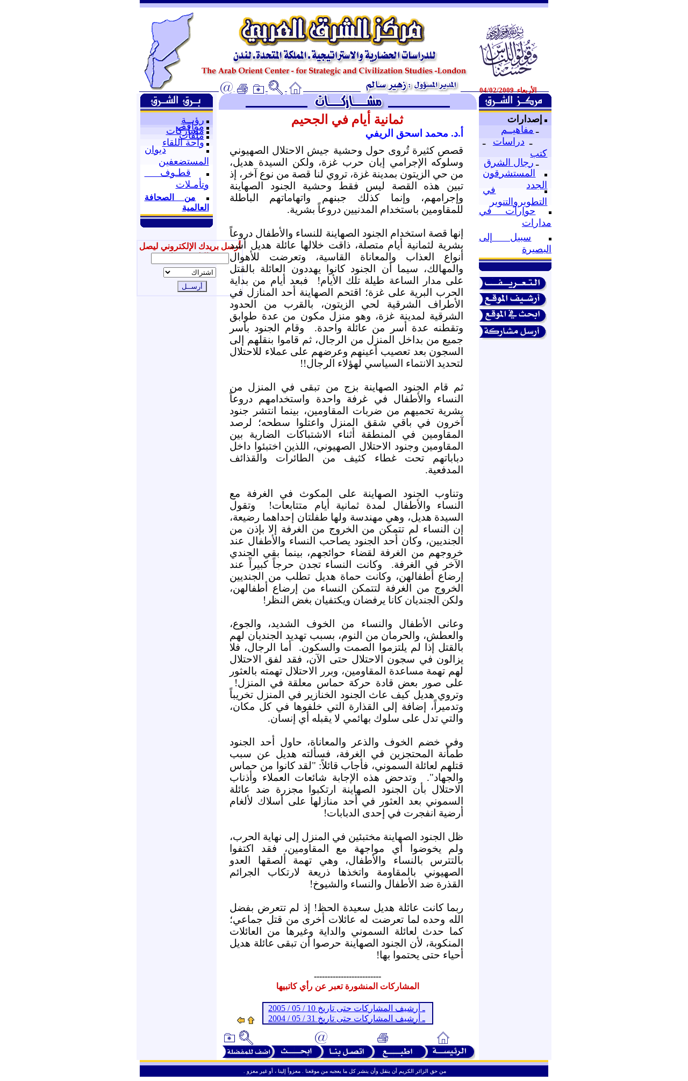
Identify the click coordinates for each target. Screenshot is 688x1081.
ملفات (191, 135)
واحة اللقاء (183, 142)
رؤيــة (192, 120)
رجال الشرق (509, 162)
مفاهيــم (517, 129)
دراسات (509, 141)
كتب (538, 153)
